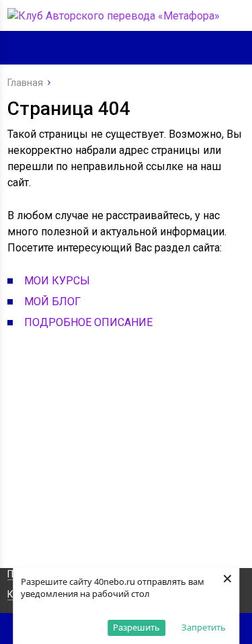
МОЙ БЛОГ (52, 301)
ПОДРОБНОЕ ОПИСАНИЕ (88, 322)
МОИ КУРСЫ (57, 280)
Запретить (203, 627)
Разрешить (136, 627)
